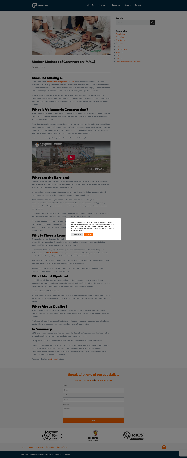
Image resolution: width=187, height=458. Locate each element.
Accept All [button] (89, 234)
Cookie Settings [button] (77, 234)
